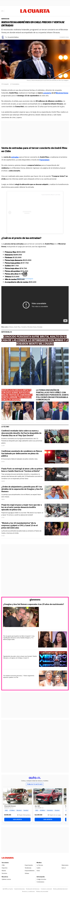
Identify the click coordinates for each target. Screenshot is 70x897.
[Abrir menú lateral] (3, 11)
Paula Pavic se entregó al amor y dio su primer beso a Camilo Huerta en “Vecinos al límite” (22, 470)
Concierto (24, 327)
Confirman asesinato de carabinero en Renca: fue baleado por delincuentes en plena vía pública (21, 453)
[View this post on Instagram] (24, 212)
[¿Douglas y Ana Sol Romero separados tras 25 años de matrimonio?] (35, 617)
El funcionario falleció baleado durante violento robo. (19, 459)
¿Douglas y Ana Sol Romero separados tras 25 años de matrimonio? (33, 604)
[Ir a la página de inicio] (35, 11)
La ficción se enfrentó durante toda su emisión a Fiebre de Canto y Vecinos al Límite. (21, 532)
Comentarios (15, 84)
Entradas (39, 327)
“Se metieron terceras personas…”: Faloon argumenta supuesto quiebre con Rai (18, 676)
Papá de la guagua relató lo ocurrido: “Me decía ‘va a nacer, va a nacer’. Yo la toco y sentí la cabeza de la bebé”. (22, 514)
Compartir (6, 84)
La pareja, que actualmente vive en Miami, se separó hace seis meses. (21, 495)
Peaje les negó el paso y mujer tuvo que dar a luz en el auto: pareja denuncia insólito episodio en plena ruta (21, 507)
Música (11, 327)
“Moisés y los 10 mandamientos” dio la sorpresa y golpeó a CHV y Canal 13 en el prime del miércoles (19, 525)
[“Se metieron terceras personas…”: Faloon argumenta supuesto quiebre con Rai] (53, 679)
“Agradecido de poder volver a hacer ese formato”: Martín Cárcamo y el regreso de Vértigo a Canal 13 (20, 657)
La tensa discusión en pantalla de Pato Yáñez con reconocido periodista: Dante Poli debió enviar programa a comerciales (52, 395)
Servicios (5, 19)
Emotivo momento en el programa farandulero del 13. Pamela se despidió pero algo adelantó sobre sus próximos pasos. (21, 440)
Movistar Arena (31, 327)
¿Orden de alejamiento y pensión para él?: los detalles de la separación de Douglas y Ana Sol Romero (22, 489)
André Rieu (17, 327)
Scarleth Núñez (13, 37)
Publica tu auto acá (34, 784)
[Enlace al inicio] (35, 600)
